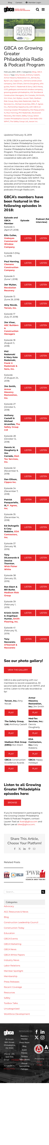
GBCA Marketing (12, 944)
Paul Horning (12, 113)
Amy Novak (20, 75)
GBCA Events (11, 938)
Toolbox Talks (11, 1003)
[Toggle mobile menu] (43, 9)
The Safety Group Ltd (12, 427)
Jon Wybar (17, 98)
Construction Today (14, 928)
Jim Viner (8, 98)
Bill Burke (35, 78)
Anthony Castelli (33, 75)
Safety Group (27, 116)
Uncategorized (11, 1008)
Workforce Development (17, 1014)
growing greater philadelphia (16, 92)
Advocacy (9, 906)
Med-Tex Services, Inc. (11, 459)
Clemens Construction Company (11, 267)
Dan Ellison (18, 84)
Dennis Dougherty (31, 84)
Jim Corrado (30, 95)
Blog (34, 72)
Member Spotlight (13, 971)
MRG (33, 104)
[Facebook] (37, 1032)
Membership (10, 976)
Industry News (11, 960)
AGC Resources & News (16, 912)
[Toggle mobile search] (37, 9)
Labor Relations (12, 965)
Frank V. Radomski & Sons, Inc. (10, 366)
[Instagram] (42, 1037)
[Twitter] (37, 1037)
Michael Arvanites (22, 104)
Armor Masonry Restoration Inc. (17, 78)
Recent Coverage (13, 987)
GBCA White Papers (14, 955)
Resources (9, 992)
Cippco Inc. (18, 81)
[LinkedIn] (42, 1032)
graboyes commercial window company (25, 89)
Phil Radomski (25, 113)
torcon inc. (33, 121)
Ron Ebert (16, 116)
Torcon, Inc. (10, 308)
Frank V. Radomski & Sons (21, 86)
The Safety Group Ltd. (19, 121)
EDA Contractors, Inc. (11, 534)
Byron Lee (8, 81)
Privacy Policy (9, 1069)
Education (9, 933)
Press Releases (11, 982)
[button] (6, 875)
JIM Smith (40, 95)
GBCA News (38, 86)
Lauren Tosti (28, 98)
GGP (6, 89)
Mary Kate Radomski (22, 101)
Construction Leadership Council (21, 922)
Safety (7, 998)
